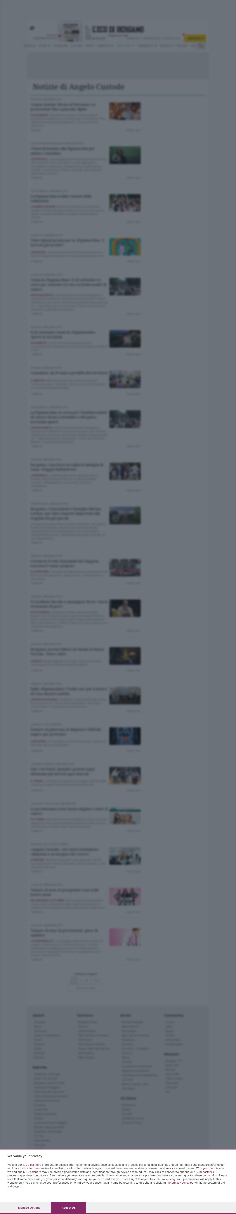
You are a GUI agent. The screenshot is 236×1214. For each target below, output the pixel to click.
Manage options (29, 1207)
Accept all (69, 1207)
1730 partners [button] (32, 1164)
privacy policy (180, 1182)
